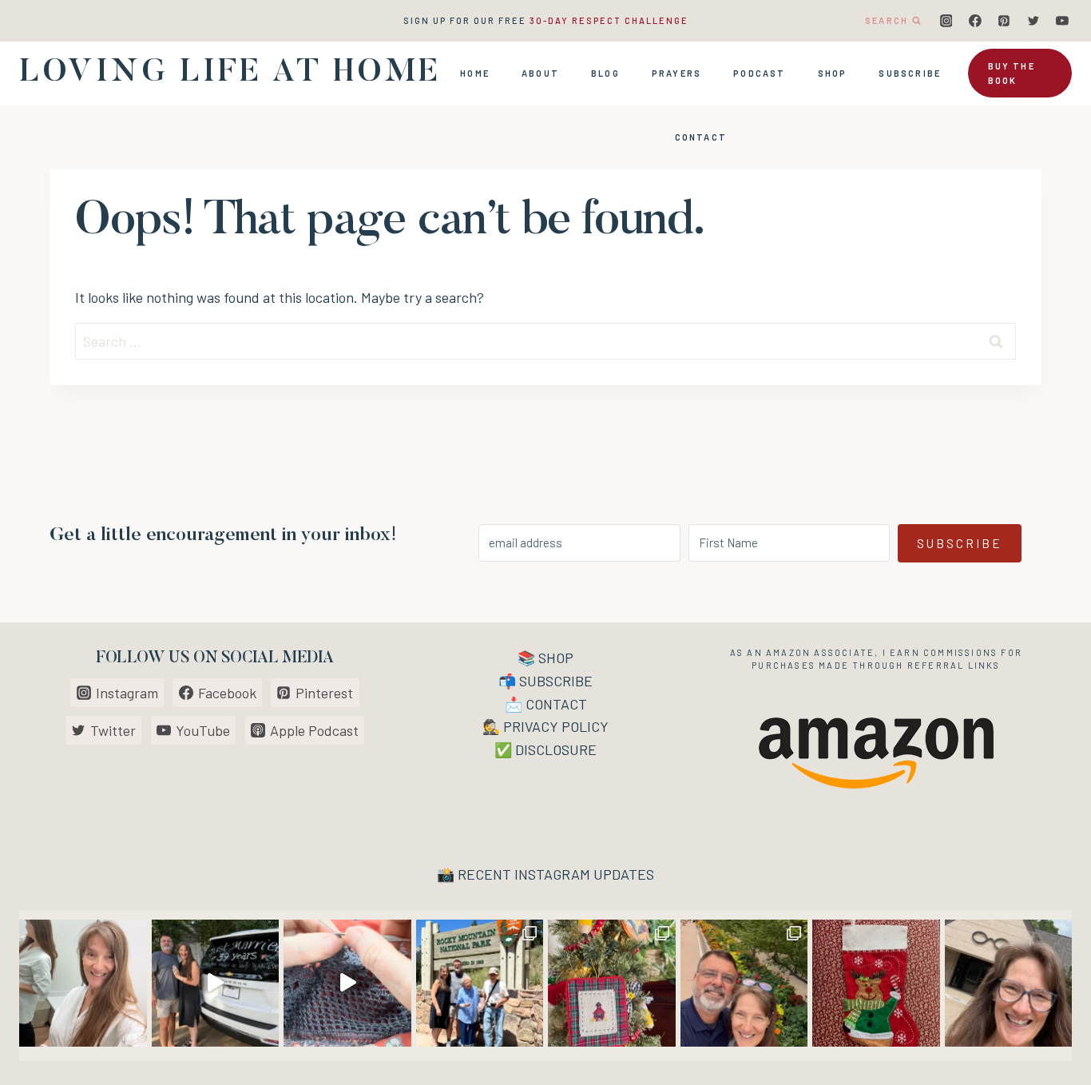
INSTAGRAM (552, 874)
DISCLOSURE (556, 749)
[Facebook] (975, 21)
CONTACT (556, 704)
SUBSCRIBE (556, 681)
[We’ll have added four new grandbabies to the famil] (876, 983)
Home (475, 73)
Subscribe (910, 73)
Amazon (788, 652)
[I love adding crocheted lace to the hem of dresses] (347, 983)
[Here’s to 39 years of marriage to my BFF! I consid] (216, 983)
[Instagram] (946, 21)
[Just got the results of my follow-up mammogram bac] (83, 983)
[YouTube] (1062, 21)
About (540, 73)
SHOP (555, 657)
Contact (701, 137)
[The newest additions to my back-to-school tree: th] (612, 983)
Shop (832, 73)
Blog (605, 73)
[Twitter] (1033, 21)
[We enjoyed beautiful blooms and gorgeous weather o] (744, 983)
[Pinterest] (1004, 21)
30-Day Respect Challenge (609, 20)
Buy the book (1011, 73)
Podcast (759, 73)
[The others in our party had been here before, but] (480, 983)
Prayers (676, 73)
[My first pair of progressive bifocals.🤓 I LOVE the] (1009, 983)
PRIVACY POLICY (556, 726)
